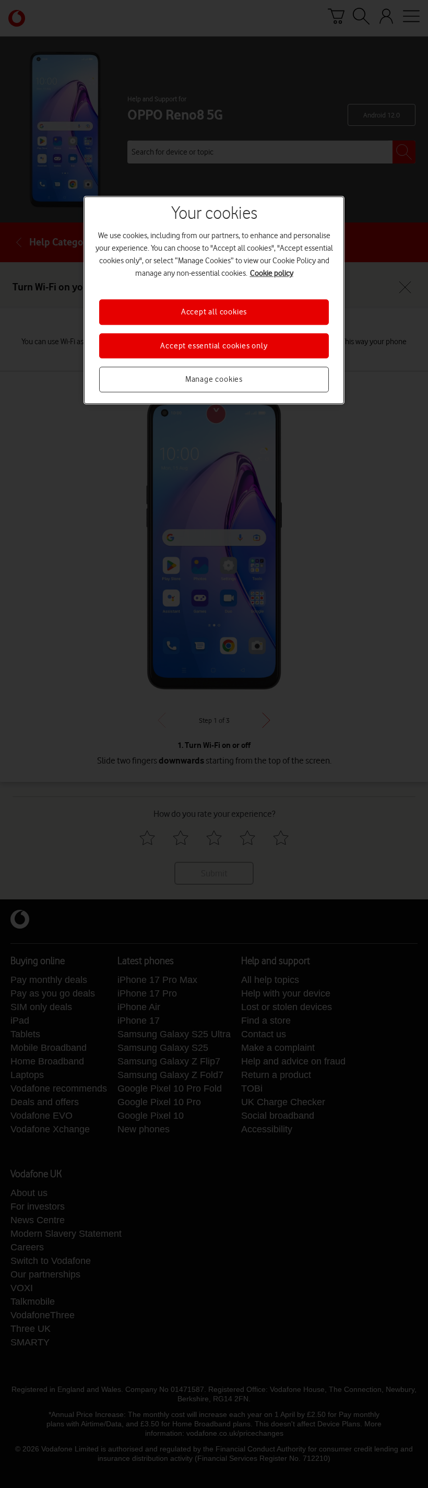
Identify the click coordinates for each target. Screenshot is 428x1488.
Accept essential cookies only (213, 345)
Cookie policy (271, 273)
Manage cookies (214, 379)
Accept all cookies (214, 312)
